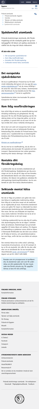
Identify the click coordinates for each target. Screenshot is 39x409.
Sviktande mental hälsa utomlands (17, 62)
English (35, 2)
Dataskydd (8, 384)
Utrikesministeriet (7, 358)
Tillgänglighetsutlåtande (19, 384)
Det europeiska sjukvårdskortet (16, 56)
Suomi (22, 2)
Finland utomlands (7, 14)
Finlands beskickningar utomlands (13, 381)
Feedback (31, 384)
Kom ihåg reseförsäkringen (14, 58)
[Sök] (32, 6)
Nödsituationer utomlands (12, 22)
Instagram (4, 344)
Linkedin (4, 347)
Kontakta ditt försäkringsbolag (15, 60)
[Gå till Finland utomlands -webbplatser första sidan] (3, 2)
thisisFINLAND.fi (6, 364)
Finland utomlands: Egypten (13, 16)
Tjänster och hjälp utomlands (13, 20)
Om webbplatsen (31, 381)
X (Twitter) (4, 337)
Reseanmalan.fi (6, 368)
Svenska (7, 18)
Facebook (4, 341)
